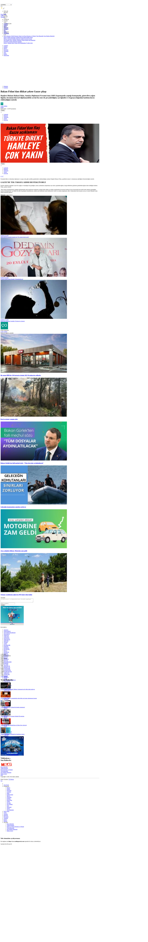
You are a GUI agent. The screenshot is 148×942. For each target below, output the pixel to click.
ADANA (6, 630)
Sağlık (22, 39)
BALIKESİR (7, 645)
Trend (23, 40)
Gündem (6, 23)
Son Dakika (6, 40)
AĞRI (5, 643)
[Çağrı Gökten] (4, 329)
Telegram (6, 117)
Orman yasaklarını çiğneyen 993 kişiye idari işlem (16, 594)
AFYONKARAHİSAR (9, 632)
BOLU (5, 650)
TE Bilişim (11, 779)
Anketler (6, 818)
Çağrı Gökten (4, 331)
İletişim (5, 821)
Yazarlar (6, 814)
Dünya (5, 26)
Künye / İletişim (7, 43)
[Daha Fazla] (1, 165)
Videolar (14, 40)
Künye (5, 819)
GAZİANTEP (7, 670)
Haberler (6, 86)
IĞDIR (5, 678)
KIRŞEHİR (6, 691)
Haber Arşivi (4, 774)
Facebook (6, 41)
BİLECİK (6, 655)
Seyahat (26, 39)
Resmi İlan (6, 33)
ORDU (5, 709)
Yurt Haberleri (31, 40)
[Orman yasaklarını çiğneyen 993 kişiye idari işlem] (34, 591)
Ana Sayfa (6, 785)
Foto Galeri (6, 811)
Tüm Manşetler (40, 36)
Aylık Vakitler (4, 676)
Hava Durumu (7, 36)
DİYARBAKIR (7, 662)
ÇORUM (6, 735)
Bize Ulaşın (14, 43)
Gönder (2, 605)
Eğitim (9, 37)
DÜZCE (6, 660)
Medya (5, 39)
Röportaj (18, 39)
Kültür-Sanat (29, 37)
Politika (5, 25)
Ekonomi (6, 28)
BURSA (6, 653)
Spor (5, 30)
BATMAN (6, 648)
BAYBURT (7, 649)
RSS (2, 775)
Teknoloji (19, 40)
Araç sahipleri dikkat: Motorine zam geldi (14, 551)
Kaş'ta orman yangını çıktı (9, 419)
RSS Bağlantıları (22, 43)
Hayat (21, 37)
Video (5, 812)
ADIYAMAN (7, 631)
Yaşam (26, 40)
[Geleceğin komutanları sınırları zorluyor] (34, 504)
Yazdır (5, 118)
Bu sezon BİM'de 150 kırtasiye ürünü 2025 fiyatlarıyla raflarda (21, 375)
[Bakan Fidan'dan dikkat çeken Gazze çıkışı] (50, 162)
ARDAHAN (7, 639)
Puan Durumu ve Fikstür (7, 769)
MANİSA (6, 699)
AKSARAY (7, 634)
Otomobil (6, 29)
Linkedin (6, 114)
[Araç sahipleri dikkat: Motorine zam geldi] (34, 547)
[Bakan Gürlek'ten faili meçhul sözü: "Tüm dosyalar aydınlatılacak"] (34, 460)
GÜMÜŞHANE (8, 671)
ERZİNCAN (7, 667)
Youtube (20, 41)
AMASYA (6, 635)
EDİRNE (6, 663)
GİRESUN (6, 673)
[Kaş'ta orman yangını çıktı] (34, 416)
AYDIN (6, 642)
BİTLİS (6, 657)
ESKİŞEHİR (7, 669)
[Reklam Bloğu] (12, 624)
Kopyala (6, 120)
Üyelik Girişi (29, 43)
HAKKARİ (7, 674)
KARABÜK (7, 681)
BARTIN (6, 646)
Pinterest (6, 115)
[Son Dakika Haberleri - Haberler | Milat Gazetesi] (12, 3)
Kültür (5, 32)
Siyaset (30, 39)
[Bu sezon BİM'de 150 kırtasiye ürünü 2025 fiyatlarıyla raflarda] (34, 372)
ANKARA (6, 637)
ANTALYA (6, 638)
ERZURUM (7, 666)
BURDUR (6, 652)
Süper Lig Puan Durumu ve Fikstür (27, 36)
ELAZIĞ (6, 664)
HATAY (6, 675)
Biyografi (6, 817)
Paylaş (2, 110)
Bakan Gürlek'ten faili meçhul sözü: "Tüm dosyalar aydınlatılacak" (22, 463)
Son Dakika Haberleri (49, 36)
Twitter (10, 41)
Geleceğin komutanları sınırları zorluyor (13, 507)
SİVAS (5, 717)
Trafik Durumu (14, 36)
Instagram (15, 41)
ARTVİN (6, 641)
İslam (24, 37)
